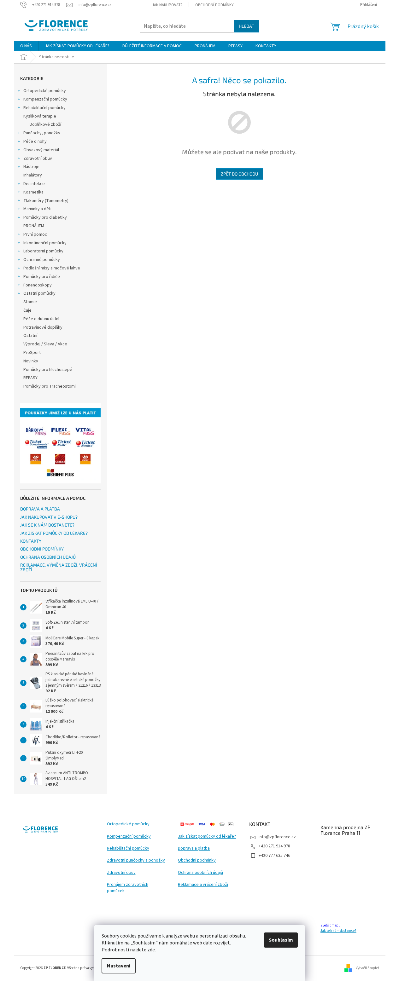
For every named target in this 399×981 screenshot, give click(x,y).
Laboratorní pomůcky (43, 251)
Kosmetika (33, 192)
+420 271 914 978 (274, 846)
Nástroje (31, 167)
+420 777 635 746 (274, 855)
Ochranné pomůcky (41, 260)
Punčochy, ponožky (41, 133)
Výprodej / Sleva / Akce (45, 344)
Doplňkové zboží (45, 124)
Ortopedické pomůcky (44, 91)
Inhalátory (32, 175)
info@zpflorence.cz (277, 837)
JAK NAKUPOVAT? (167, 5)
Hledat (246, 26)
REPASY (30, 378)
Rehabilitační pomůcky (44, 108)
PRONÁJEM (33, 226)
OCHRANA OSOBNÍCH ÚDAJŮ (48, 557)
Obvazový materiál (41, 150)
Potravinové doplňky (42, 327)
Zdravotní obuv (37, 158)
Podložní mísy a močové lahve (51, 268)
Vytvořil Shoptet (367, 968)
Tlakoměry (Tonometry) (45, 201)
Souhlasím (281, 940)
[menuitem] (26, 46)
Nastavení (118, 965)
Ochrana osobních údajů (200, 873)
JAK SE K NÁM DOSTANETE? (47, 524)
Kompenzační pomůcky (45, 99)
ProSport (32, 352)
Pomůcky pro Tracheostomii (50, 386)
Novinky (30, 361)
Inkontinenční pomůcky (45, 243)
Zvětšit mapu (330, 925)
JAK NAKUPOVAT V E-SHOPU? (49, 517)
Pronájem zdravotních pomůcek (127, 888)
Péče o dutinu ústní (41, 319)
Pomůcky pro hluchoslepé (47, 369)
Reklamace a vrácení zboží (203, 885)
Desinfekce (34, 184)
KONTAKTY (30, 541)
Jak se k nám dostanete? (338, 930)
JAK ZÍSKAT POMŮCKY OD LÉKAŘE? (54, 533)
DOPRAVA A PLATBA (40, 508)
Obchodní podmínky (197, 860)
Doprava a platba (194, 848)
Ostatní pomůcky (39, 293)
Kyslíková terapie (39, 116)
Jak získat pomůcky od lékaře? (207, 837)
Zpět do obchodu (239, 173)
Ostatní (30, 335)
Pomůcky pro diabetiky (45, 217)
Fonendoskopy (37, 285)
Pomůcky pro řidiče (41, 277)
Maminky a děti (37, 209)
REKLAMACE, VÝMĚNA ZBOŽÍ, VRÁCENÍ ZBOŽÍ (58, 567)
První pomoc (35, 234)
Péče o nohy (35, 141)
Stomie (30, 302)
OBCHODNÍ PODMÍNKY (214, 5)
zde (151, 949)
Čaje (27, 310)
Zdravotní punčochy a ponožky (136, 860)
